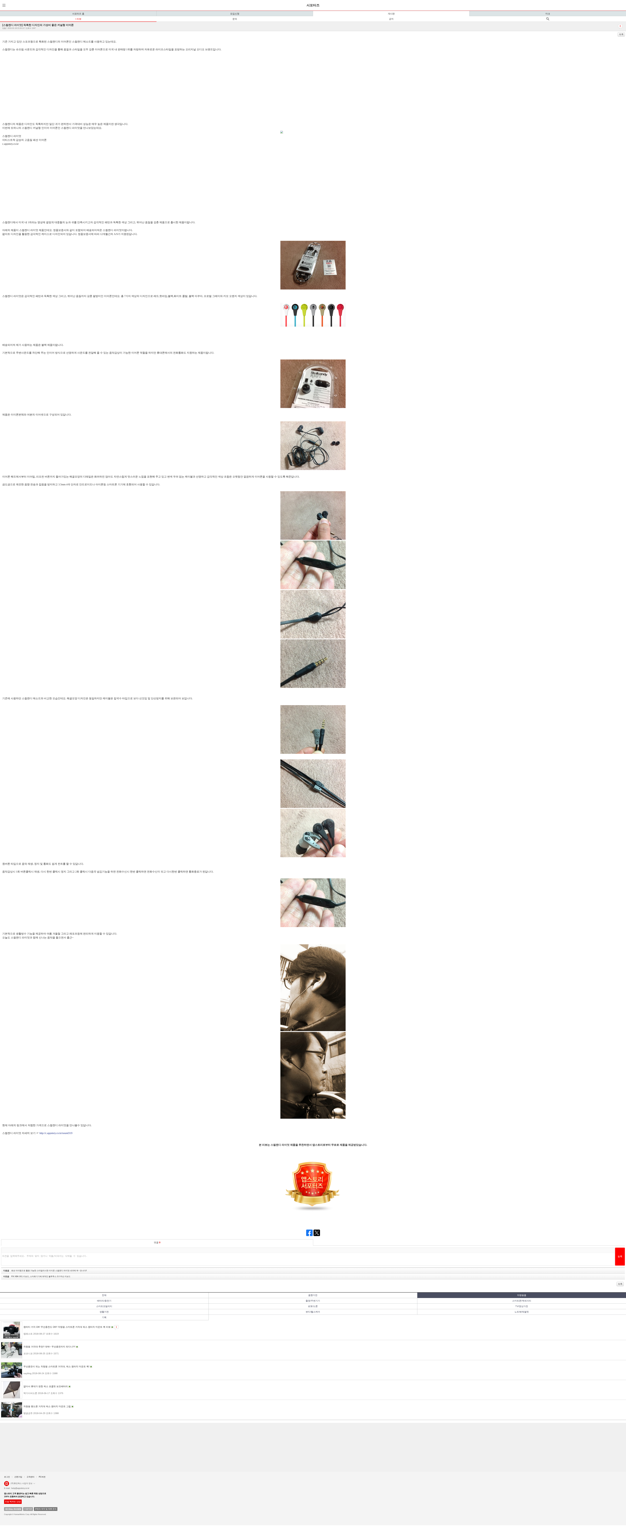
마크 (547, 13)
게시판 (391, 13)
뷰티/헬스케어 (313, 1311)
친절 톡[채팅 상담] (13, 1501)
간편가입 (18, 1477)
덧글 (157, 1242)
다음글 (45, 1270)
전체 (104, 1295)
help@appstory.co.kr (20, 1488)
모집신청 (234, 13)
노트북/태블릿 (521, 1311)
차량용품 (521, 1295)
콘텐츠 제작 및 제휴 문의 (45, 1509)
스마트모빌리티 (104, 1306)
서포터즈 (313, 5)
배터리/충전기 (104, 1300)
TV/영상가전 (521, 1306)
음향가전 (312, 1295)
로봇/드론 (313, 1306)
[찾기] (548, 18)
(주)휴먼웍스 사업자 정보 (21, 1483)
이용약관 (28, 1509)
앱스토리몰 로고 (6, 1484)
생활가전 (104, 1311)
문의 (234, 19)
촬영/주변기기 (313, 1300)
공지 (391, 19)
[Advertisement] (99, 1447)
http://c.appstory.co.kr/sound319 (55, 1133)
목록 (621, 34)
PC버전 (42, 1477)
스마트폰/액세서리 (521, 1300)
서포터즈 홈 (78, 13)
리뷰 (79, 19)
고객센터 (30, 1477)
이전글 (36, 1276)
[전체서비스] (3, 5)
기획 (104, 1317)
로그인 (7, 1477)
